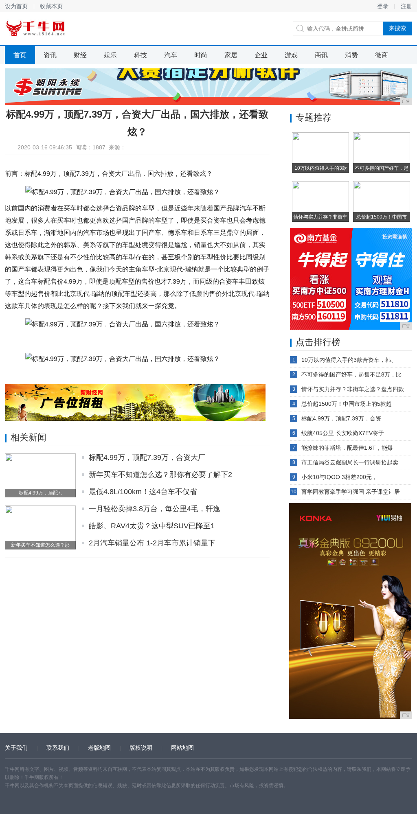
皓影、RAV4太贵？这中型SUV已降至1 (152, 526)
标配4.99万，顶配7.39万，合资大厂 (147, 457)
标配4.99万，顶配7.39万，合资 (341, 418)
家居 (230, 55)
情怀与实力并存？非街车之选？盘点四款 (352, 389)
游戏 (291, 55)
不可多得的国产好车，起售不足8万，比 (351, 374)
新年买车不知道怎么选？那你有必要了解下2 (160, 474)
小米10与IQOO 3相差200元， (339, 477)
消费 (351, 55)
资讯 (50, 55)
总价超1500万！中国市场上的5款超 (346, 403)
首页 (19, 55)
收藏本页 (51, 6)
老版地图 (99, 747)
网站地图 (182, 747)
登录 (382, 6)
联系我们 (57, 747)
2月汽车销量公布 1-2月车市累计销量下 (152, 543)
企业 (261, 55)
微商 (381, 55)
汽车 (170, 55)
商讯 (321, 55)
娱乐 (110, 55)
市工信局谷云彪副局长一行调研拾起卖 (349, 462)
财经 (80, 55)
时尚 (200, 55)
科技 (140, 55)
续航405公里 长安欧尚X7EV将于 (342, 433)
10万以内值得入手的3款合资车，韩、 (349, 360)
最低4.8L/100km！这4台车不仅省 (143, 492)
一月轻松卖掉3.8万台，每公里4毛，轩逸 (154, 509)
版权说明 (140, 747)
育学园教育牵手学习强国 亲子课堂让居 (350, 491)
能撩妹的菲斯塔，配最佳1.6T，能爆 (347, 447)
